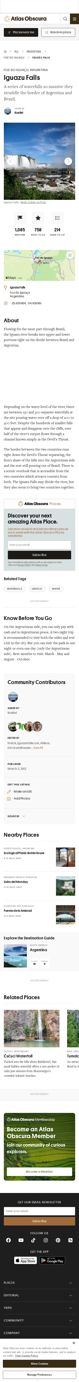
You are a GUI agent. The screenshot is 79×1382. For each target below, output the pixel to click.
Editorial (11, 1295)
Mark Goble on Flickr (33, 202)
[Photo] (65, 857)
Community (14, 1320)
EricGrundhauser (19, 747)
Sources (13, 816)
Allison (45, 743)
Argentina (38, 950)
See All (38, 747)
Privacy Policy (24, 565)
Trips (8, 1307)
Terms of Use (42, 565)
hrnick (12, 743)
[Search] (65, 19)
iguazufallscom (28, 743)
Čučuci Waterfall (18, 1056)
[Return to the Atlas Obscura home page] (26, 19)
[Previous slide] (11, 161)
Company (12, 1333)
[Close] (74, 1343)
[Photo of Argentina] (15, 955)
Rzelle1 (19, 112)
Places (9, 1282)
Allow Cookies (39, 1363)
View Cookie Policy (26, 1355)
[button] (20, 218)
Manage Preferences (39, 1374)
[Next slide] (68, 161)
